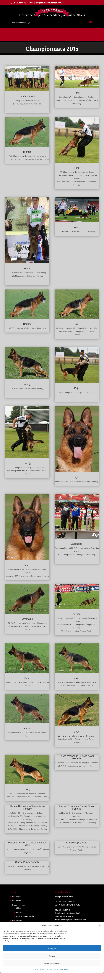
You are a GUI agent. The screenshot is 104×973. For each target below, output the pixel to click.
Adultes (19, 912)
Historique (16, 896)
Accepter (52, 948)
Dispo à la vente (18, 905)
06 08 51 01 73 (19, 2)
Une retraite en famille (25, 916)
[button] (100, 925)
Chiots (18, 908)
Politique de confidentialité (59, 969)
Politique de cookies (41, 969)
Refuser (52, 956)
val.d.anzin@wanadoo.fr (70, 913)
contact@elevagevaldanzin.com (73, 919)
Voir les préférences (52, 963)
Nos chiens (16, 900)
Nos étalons (17, 920)
